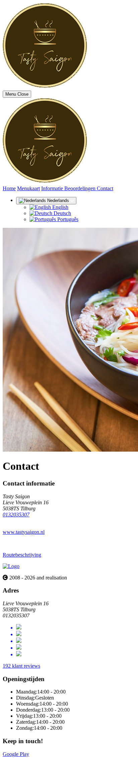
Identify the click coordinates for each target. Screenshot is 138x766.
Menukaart (28, 188)
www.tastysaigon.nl (24, 532)
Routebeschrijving (22, 555)
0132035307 (16, 514)
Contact (105, 188)
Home (9, 188)
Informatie (52, 188)
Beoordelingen (80, 188)
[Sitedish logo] (11, 566)
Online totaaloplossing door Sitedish (41, 760)
